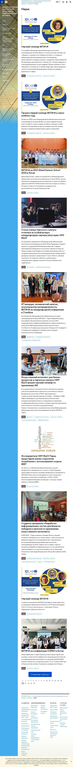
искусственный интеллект (29, 420)
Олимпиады (34, 709)
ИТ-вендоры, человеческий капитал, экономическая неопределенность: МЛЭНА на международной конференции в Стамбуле (42, 308)
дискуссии (29, 417)
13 (55, 681)
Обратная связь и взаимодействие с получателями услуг (35, 737)
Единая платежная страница (24, 753)
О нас (4, 21)
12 (52, 681)
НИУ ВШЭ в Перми (43, 420)
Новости (4, 24)
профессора (30, 337)
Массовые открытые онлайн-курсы (63, 724)
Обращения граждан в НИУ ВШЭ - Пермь (25, 715)
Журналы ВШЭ (54, 709)
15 (61, 681)
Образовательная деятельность (7, 49)
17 (25, 683)
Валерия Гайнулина (9, 97)
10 (47, 681)
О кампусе (25, 703)
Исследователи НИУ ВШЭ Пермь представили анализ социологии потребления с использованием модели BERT (41, 460)
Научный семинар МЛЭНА (34, 46)
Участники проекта (5, 65)
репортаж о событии (49, 76)
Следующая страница (40, 674)
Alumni (4, 77)
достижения (30, 267)
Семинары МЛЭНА (8, 69)
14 (58, 681)
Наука (43, 703)
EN (59, 1)
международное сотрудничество (31, 340)
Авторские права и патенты (8, 60)
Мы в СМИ (5, 73)
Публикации (6, 80)
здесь (37, 760)
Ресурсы (53, 703)
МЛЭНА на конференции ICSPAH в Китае (42, 650)
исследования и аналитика (34, 76)
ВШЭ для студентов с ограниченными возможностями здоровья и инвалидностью (25, 745)
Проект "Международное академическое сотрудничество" (7, 39)
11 (49, 681)
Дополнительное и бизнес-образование (35, 726)
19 (31, 683)
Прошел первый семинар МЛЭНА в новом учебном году (42, 114)
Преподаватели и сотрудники (25, 729)
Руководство (24, 723)
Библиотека (53, 729)
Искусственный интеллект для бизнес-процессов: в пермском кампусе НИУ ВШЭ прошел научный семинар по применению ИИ (41, 381)
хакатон (40, 561)
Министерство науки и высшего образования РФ (64, 711)
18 (28, 683)
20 (34, 683)
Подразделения (25, 725)
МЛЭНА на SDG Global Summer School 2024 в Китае (40, 171)
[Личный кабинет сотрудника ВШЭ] (66, 2)
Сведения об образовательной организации (26, 709)
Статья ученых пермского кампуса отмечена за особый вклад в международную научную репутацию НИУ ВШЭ (42, 233)
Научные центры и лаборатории (44, 707)
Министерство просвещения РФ (64, 718)
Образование (36, 703)
